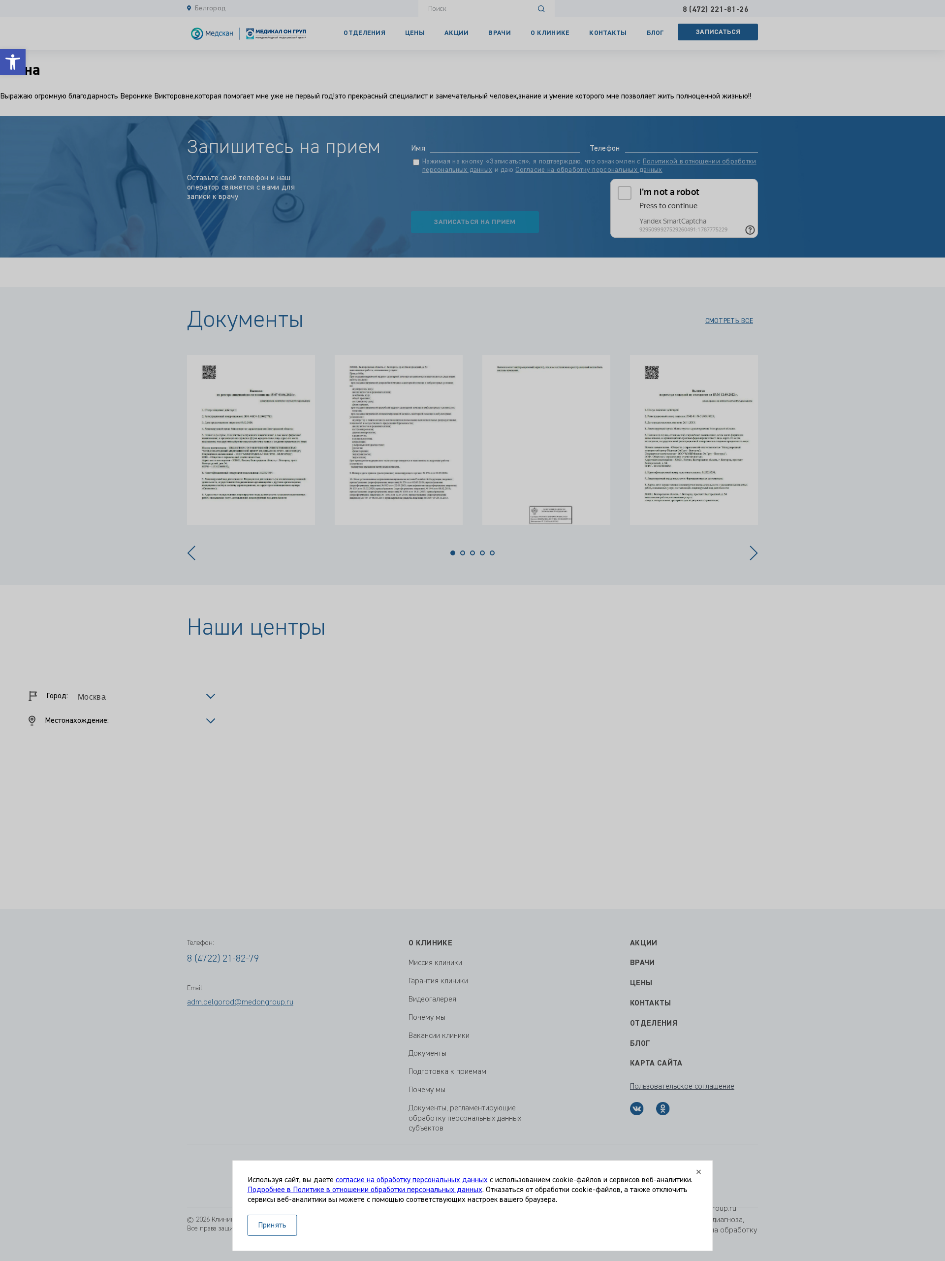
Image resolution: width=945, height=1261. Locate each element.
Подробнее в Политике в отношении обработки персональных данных (365, 1190)
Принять (272, 1225)
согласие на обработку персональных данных (412, 1180)
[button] (13, 62)
